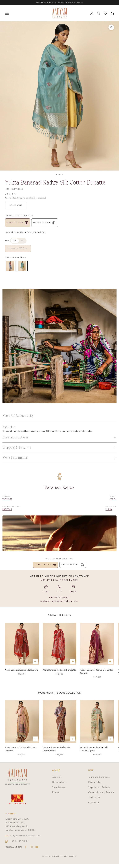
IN (22, 240)
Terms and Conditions (99, 777)
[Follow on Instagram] (31, 846)
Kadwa (113, 499)
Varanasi (7, 499)
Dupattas (7, 509)
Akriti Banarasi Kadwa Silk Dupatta (21, 670)
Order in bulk (42, 223)
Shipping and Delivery (99, 787)
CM (14, 240)
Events (55, 792)
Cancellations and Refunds (101, 792)
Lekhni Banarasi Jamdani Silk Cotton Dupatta (94, 749)
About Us (57, 777)
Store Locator (58, 787)
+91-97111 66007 (19, 841)
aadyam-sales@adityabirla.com (59, 601)
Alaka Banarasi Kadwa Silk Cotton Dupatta (21, 749)
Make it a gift (15, 223)
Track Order (94, 797)
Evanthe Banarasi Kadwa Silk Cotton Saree (56, 749)
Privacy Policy (94, 782)
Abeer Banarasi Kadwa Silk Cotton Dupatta (96, 671)
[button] (59, 437)
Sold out (16, 205)
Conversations (59, 782)
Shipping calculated (26, 197)
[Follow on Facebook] (25, 846)
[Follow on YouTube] (36, 846)
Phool (109, 509)
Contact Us (93, 802)
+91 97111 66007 (59, 597)
